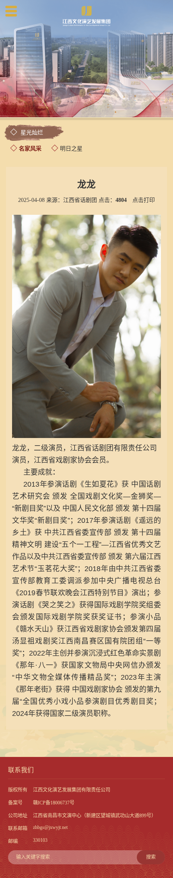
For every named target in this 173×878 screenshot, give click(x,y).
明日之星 (71, 149)
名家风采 (30, 149)
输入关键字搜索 (86, 857)
